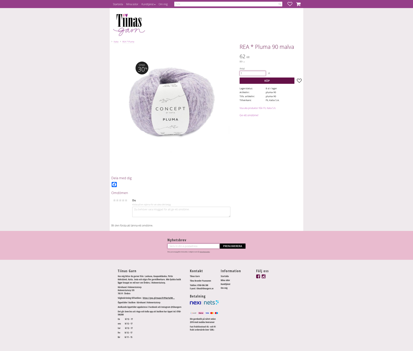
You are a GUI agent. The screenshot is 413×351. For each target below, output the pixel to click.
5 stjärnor (126, 200)
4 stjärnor (123, 200)
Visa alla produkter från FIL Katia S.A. (258, 108)
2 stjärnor (117, 200)
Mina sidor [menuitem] (132, 4)
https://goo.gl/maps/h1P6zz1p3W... (159, 297)
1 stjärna (114, 200)
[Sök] (279, 4)
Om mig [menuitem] (163, 4)
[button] (291, 4)
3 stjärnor (120, 200)
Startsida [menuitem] (118, 4)
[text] (271, 56)
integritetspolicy (205, 252)
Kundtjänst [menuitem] (147, 4)
